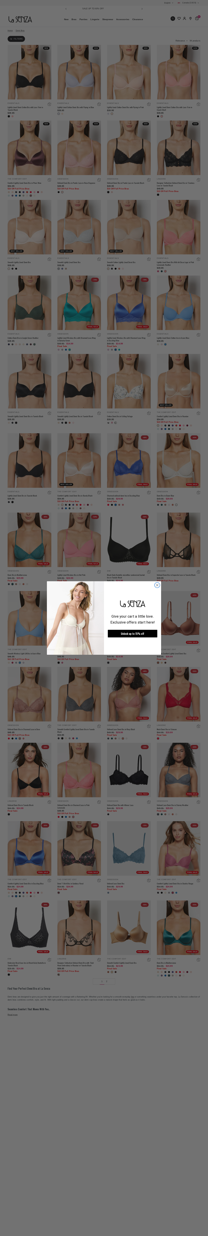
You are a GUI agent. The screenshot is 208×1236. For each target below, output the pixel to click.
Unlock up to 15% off (132, 634)
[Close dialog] (157, 585)
